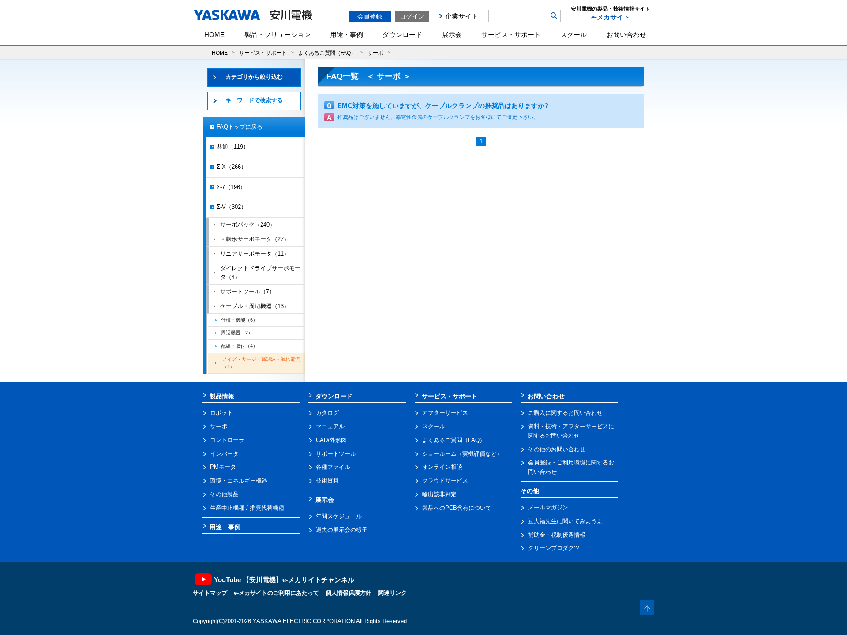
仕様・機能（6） (239, 320)
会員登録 (369, 16)
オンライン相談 (442, 467)
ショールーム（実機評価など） (462, 453)
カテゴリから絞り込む (254, 77)
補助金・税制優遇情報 (556, 534)
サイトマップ (210, 593)
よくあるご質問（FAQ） (327, 53)
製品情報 (222, 396)
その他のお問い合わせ (556, 449)
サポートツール (336, 453)
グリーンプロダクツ (554, 548)
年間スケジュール (339, 516)
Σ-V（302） (232, 207)
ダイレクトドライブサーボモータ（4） (260, 273)
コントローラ (227, 440)
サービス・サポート (511, 34)
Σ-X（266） (232, 166)
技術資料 (327, 480)
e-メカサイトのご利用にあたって (276, 593)
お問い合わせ (626, 34)
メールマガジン (548, 507)
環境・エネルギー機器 (238, 480)
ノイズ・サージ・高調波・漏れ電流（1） (261, 363)
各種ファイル (333, 467)
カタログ (327, 412)
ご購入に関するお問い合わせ (565, 412)
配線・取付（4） (239, 346)
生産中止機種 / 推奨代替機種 (247, 508)
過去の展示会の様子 (341, 530)
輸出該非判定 (439, 494)
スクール (573, 34)
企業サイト (461, 16)
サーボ (375, 53)
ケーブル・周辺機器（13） (254, 306)
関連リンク (392, 593)
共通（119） (233, 146)
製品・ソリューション (277, 34)
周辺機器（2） (237, 332)
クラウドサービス (445, 480)
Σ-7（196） (231, 187)
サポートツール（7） (247, 291)
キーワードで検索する (254, 100)
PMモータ (223, 467)
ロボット (221, 412)
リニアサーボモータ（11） (254, 253)
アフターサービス (445, 412)
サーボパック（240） (247, 224)
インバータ (224, 453)
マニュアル (330, 426)
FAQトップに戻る (239, 126)
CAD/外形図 (331, 440)
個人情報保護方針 (348, 593)
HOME (214, 34)
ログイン (412, 16)
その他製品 (224, 494)
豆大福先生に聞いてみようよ (565, 521)
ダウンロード (402, 34)
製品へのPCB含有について (456, 508)
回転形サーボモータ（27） (254, 239)
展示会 (452, 34)
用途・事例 (346, 34)
